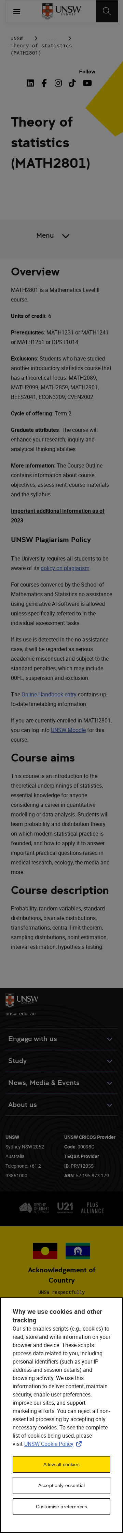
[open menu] (17, 11)
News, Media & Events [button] (44, 1083)
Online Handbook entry (49, 694)
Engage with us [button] (32, 1039)
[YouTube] (86, 83)
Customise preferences (61, 1506)
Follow (87, 71)
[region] (61, 1415)
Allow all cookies (61, 1464)
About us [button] (22, 1105)
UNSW (17, 38)
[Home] (61, 11)
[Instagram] (58, 83)
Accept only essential (61, 1485)
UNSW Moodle (68, 730)
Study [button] (17, 1061)
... (52, 38)
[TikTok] (72, 83)
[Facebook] (44, 83)
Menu (45, 235)
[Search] (107, 11)
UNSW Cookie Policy (54, 1444)
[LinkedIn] (32, 83)
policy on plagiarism (65, 568)
